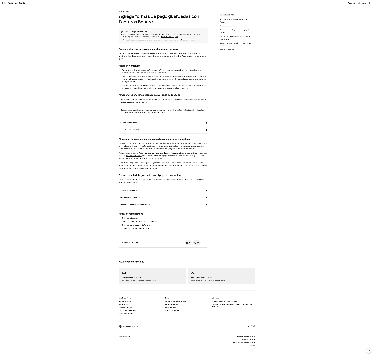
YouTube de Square (172, 310)
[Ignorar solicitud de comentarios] (204, 241)
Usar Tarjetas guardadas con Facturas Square (139, 222)
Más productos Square (126, 313)
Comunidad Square (171, 304)
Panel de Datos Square (169, 37)
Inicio (120, 11)
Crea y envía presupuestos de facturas (136, 225)
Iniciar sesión (361, 3)
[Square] (3, 3)
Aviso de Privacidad (248, 339)
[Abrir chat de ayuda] (368, 350)
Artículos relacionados (227, 49)
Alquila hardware (124, 304)
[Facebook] (251, 326)
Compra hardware (125, 301)
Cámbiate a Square (125, 307)
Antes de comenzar (226, 26)
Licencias (252, 345)
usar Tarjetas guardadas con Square (151, 112)
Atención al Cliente (16, 3)
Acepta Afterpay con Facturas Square (136, 229)
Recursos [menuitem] (351, 3)
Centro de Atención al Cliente (175, 301)
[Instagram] (254, 326)
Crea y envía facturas (130, 218)
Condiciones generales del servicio (243, 342)
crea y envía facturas (134, 156)
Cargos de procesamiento (128, 310)
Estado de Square (171, 307)
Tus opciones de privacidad (245, 336)
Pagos (127, 11)
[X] (249, 326)
